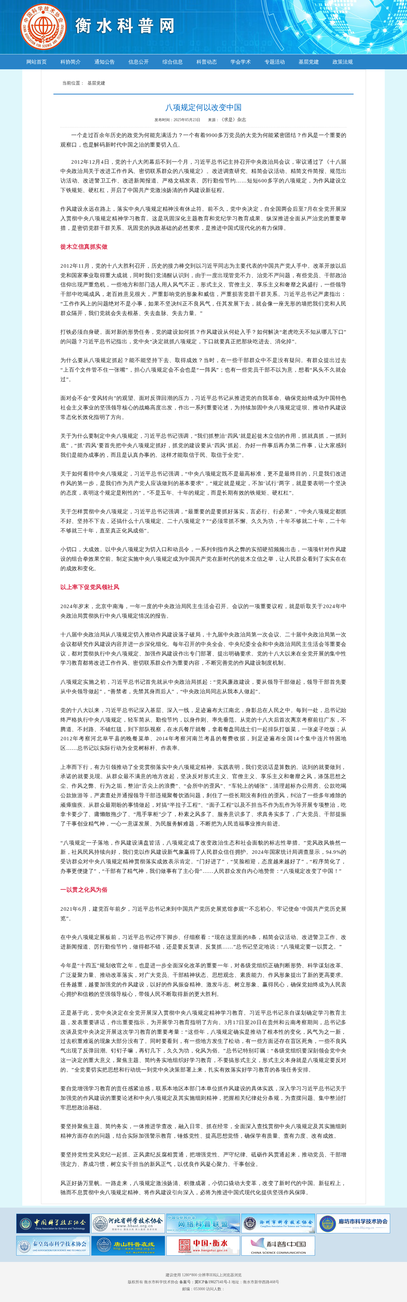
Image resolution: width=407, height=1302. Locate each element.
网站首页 (36, 62)
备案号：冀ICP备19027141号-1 (205, 1282)
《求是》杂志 (232, 119)
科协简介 (70, 62)
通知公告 (104, 62)
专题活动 (275, 62)
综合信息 (172, 62)
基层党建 (309, 62)
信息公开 (138, 62)
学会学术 (241, 62)
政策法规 (343, 62)
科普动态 (207, 62)
